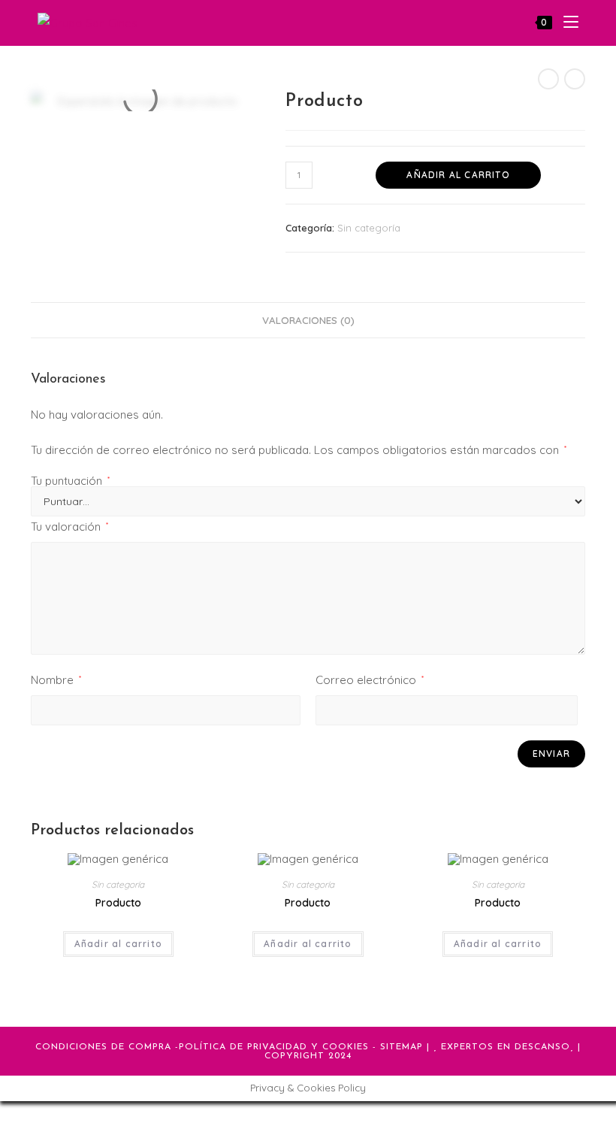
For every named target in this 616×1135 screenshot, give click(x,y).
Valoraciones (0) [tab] (308, 319)
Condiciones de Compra (103, 1047)
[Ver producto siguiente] (574, 78)
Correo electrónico (370, 680)
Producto (118, 903)
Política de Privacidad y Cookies (274, 1047)
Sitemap (401, 1047)
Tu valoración (69, 526)
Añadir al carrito (457, 174)
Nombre (56, 680)
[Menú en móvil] (565, 22)
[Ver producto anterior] (548, 78)
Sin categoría (368, 228)
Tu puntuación (70, 480)
